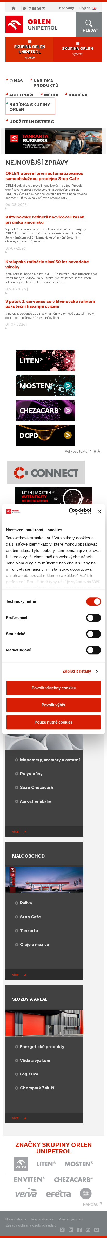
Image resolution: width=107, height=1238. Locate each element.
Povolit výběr (53, 705)
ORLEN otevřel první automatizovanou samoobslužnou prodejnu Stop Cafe (44, 176)
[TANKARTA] (53, 142)
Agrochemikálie (35, 801)
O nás (16, 80)
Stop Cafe (30, 916)
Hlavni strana (15, 1219)
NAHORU (90, 1204)
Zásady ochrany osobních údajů (30, 1225)
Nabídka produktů (46, 83)
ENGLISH (84, 8)
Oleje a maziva (34, 944)
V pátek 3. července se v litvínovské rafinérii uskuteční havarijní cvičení (50, 304)
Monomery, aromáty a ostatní (50, 759)
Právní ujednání (71, 1219)
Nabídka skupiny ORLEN (29, 107)
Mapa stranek (42, 1219)
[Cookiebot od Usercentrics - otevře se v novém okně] (69, 511)
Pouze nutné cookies (53, 722)
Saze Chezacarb (36, 787)
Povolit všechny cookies (54, 688)
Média (51, 94)
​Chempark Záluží (37, 1087)
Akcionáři (21, 94)
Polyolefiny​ (31, 773)
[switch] (93, 618)
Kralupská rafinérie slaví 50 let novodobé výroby (47, 264)
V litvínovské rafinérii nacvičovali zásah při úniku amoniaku (44, 220)
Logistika (29, 1074)
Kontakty (66, 8)
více (15, 831)
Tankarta (29, 930)
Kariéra (78, 94)
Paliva (26, 902)
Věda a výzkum (35, 1060)
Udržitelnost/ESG (30, 121)
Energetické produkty (42, 1046)
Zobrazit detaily (77, 671)
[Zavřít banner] (99, 511)
